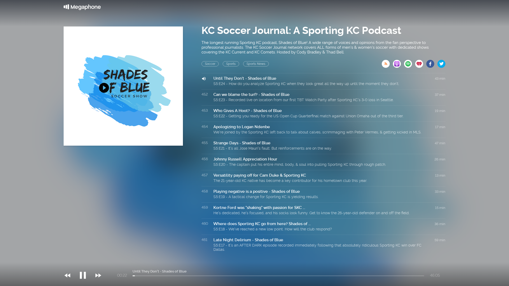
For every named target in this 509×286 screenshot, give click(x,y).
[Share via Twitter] (441, 62)
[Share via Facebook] (431, 62)
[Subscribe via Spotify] (409, 62)
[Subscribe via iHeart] (420, 62)
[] (85, 264)
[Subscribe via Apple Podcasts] (398, 62)
